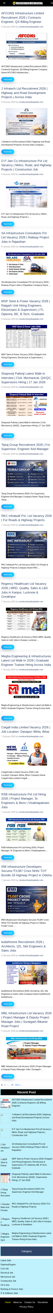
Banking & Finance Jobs (12, 1289)
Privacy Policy (26, 1307)
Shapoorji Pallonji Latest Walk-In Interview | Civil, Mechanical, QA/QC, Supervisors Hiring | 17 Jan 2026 (26, 378)
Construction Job (8, 1281)
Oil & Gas (5, 1285)
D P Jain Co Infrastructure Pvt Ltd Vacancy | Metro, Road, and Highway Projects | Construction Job (26, 165)
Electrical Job (7, 1273)
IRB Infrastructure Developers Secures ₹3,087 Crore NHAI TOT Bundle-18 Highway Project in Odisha (26, 871)
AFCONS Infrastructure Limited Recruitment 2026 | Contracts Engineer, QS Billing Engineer (22, 17)
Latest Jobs (6, 1260)
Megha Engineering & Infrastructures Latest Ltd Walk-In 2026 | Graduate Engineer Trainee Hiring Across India (26, 660)
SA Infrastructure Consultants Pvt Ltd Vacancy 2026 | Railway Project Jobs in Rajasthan (25, 237)
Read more (8, 79)
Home (8, 1302)
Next (18, 1085)
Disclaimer (43, 1302)
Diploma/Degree (8, 1264)
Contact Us (29, 1302)
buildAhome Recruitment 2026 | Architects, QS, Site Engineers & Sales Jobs (23, 946)
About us (17, 1302)
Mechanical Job (8, 1277)
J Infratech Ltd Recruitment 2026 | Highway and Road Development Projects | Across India (24, 93)
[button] (51, 3)
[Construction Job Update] (27, 3)
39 (12, 1085)
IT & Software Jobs (9, 1293)
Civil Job (5, 1269)
